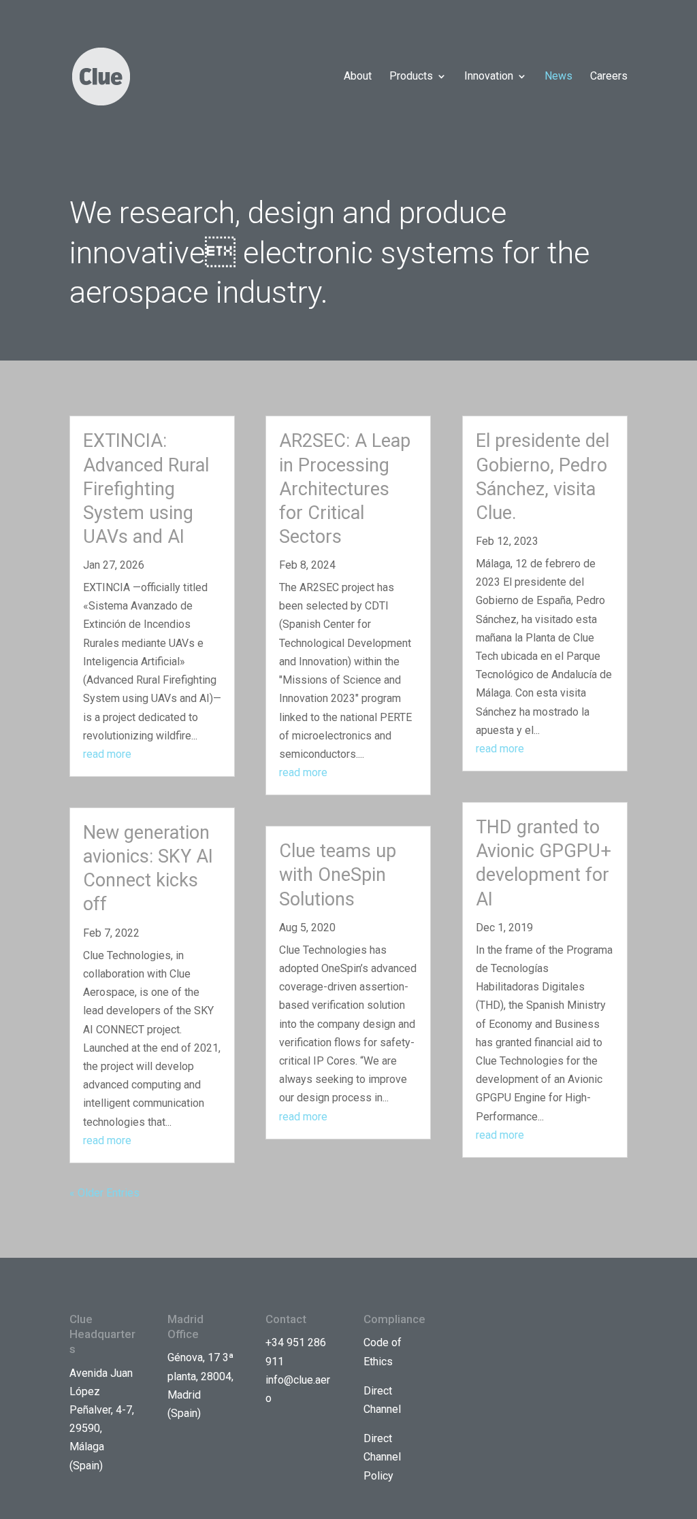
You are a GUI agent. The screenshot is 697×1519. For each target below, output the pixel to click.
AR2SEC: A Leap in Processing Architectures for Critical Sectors (344, 488)
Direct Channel (382, 1400)
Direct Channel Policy (382, 1457)
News (558, 76)
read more (107, 754)
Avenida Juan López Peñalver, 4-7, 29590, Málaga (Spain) (101, 1419)
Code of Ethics (382, 1351)
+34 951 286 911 (295, 1351)
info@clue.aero (297, 1389)
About (358, 76)
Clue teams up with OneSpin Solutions (337, 874)
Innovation (488, 76)
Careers (609, 76)
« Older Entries (104, 1192)
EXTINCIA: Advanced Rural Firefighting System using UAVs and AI (146, 488)
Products (411, 76)
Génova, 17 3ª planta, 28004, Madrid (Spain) (200, 1385)
